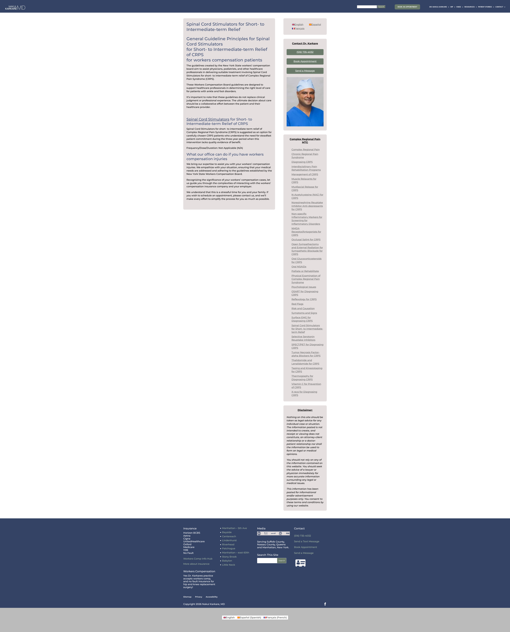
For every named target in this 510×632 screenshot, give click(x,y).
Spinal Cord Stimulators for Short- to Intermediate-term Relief (307, 329)
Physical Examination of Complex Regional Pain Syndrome (306, 279)
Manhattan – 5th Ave (234, 528)
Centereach (229, 536)
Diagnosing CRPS (302, 161)
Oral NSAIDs (299, 266)
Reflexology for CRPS (304, 299)
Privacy (198, 597)
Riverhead (228, 544)
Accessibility (212, 597)
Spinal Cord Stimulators (207, 119)
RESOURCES (469, 7)
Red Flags (297, 304)
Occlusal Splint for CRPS (306, 239)
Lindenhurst (229, 540)
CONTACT (499, 7)
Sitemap (187, 597)
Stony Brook (229, 556)
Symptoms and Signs (304, 313)
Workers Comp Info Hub (197, 558)
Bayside (227, 532)
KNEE (458, 7)
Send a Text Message (306, 541)
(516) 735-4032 (305, 52)
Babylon (227, 560)
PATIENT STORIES (485, 7)
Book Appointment (305, 61)
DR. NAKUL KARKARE (438, 7)
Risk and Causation (303, 308)
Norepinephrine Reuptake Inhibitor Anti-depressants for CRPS (307, 206)
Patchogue (228, 548)
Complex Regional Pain (306, 149)
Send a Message (305, 70)
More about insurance (196, 563)
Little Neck (228, 564)
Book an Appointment (407, 7)
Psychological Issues (304, 287)
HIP (451, 7)
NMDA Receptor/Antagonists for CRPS (306, 232)
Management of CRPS (305, 174)
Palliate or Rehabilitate (305, 271)
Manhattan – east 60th (235, 552)
